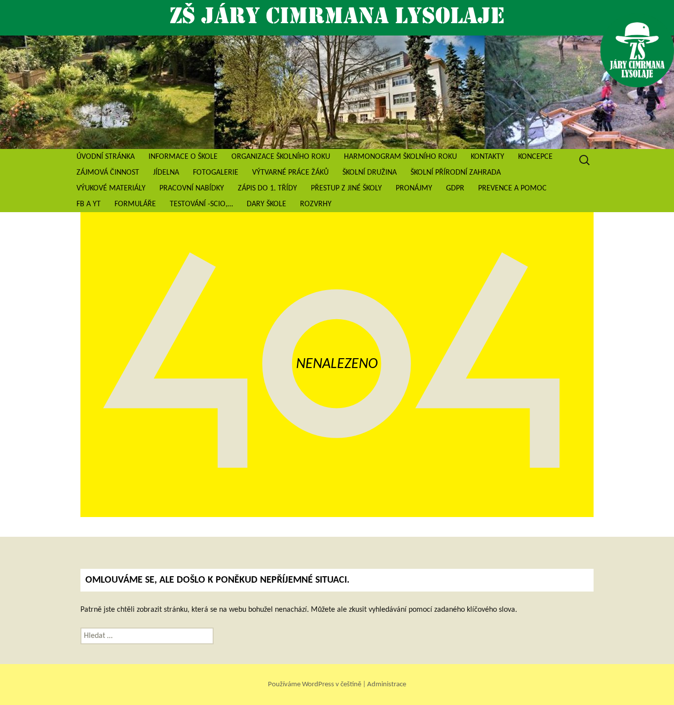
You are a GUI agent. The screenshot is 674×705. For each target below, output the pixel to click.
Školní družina (369, 173)
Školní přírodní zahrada (456, 173)
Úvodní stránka (105, 157)
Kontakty (487, 157)
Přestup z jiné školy (346, 188)
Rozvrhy (316, 204)
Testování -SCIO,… (201, 204)
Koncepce (535, 157)
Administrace (386, 684)
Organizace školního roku (280, 157)
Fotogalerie (215, 173)
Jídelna (166, 173)
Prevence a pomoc (512, 188)
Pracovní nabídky (191, 188)
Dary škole (266, 204)
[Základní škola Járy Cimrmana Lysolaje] (337, 92)
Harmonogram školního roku (400, 157)
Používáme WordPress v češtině (315, 684)
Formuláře (135, 204)
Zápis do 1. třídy (267, 188)
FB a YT (88, 204)
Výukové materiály (111, 188)
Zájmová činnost (107, 173)
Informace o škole (183, 157)
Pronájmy (414, 188)
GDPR (455, 188)
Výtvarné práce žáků (290, 173)
